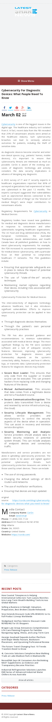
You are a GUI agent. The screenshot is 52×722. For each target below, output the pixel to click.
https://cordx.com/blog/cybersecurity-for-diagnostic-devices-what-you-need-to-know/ (26, 502)
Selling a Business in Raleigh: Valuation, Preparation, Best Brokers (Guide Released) (23, 608)
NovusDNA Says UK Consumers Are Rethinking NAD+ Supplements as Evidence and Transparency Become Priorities (25, 663)
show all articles (26, 680)
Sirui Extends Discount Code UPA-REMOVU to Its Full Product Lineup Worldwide (26, 615)
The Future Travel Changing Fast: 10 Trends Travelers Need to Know (24, 647)
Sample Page (43, 714)
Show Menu (27, 81)
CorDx (30, 512)
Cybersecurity (8, 124)
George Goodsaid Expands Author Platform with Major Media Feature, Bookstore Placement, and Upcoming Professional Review (25, 639)
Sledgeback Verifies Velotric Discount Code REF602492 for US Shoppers (23, 622)
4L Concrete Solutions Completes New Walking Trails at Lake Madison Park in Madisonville (25, 654)
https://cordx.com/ (21, 534)
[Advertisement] (26, 47)
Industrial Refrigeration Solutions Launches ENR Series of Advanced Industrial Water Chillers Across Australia (24, 672)
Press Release (10, 569)
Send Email (21, 515)
